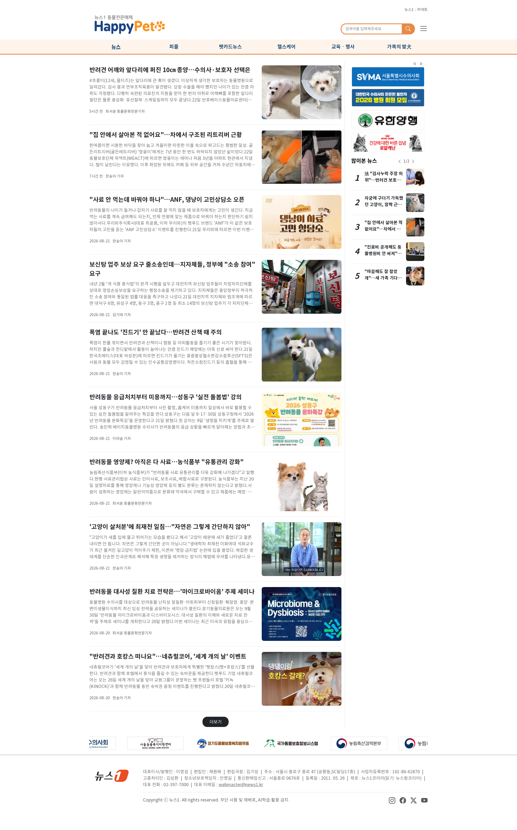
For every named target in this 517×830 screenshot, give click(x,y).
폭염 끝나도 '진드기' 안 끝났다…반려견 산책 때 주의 (155, 332)
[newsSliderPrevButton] (399, 161)
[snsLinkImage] (392, 800)
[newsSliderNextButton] (413, 161)
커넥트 (422, 9)
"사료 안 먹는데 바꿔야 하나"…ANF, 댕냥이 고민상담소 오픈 (166, 199)
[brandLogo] (129, 24)
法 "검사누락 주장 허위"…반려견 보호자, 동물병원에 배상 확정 (384, 180)
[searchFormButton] (408, 29)
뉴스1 (409, 9)
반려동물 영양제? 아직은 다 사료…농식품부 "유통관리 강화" (166, 462)
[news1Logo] (111, 775)
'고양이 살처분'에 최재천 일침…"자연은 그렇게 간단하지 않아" (169, 527)
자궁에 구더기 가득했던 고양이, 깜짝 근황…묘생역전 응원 (384, 204)
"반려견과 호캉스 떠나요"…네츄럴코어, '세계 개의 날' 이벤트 (167, 656)
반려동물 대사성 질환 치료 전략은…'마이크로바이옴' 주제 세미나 (171, 591)
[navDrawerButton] (424, 28)
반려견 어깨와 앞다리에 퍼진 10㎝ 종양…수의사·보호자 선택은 (169, 70)
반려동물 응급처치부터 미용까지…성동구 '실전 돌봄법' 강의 (165, 397)
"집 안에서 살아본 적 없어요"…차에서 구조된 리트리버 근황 (165, 135)
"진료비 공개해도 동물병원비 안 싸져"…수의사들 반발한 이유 (384, 253)
